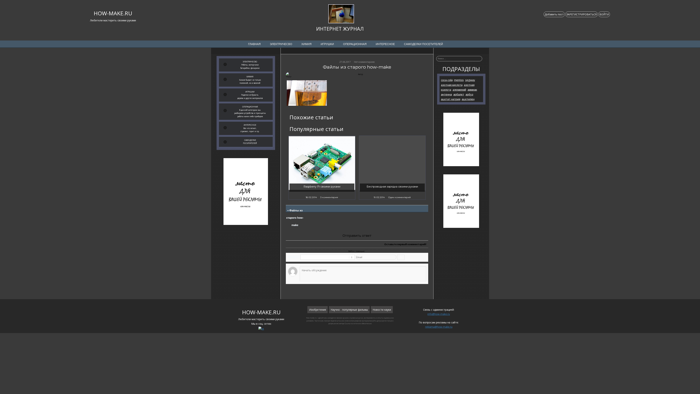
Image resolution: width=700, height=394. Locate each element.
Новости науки (382, 309)
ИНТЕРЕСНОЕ (385, 44)
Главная (254, 44)
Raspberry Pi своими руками (322, 186)
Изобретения (317, 309)
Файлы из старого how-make (295, 218)
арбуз (469, 94)
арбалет (458, 94)
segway (470, 80)
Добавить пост (554, 14)
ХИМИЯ (306, 44)
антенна (446, 94)
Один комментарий (399, 197)
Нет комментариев (364, 61)
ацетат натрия (450, 99)
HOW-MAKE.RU (113, 13)
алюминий (459, 89)
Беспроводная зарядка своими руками (392, 186)
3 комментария (329, 197)
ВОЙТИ (604, 14)
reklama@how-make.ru (438, 327)
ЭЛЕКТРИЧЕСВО (281, 44)
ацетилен (468, 99)
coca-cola (447, 80)
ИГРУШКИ (327, 44)
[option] (322, 168)
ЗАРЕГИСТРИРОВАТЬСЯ (581, 14)
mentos (459, 80)
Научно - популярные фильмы (349, 309)
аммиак (472, 89)
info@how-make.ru (438, 314)
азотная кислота (451, 85)
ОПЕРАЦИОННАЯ (355, 44)
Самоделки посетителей (423, 44)
